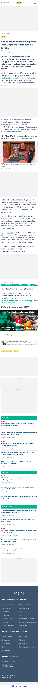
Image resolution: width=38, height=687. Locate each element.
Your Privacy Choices (21, 686)
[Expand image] (36, 143)
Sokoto (26, 138)
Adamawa (11, 78)
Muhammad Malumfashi (24, 50)
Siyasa (8, 33)
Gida (2, 33)
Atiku (20, 131)
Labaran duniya (5, 428)
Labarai (3, 437)
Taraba (10, 232)
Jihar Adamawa (6, 351)
